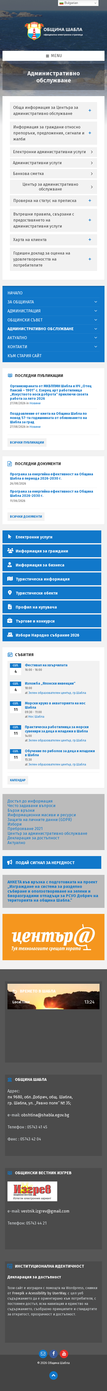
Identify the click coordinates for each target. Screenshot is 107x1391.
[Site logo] (53, 40)
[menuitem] (53, 293)
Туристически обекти (37, 593)
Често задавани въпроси (31, 805)
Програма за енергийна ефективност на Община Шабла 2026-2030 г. (51, 493)
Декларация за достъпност (33, 838)
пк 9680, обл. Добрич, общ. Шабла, (40, 1097)
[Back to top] (53, 1375)
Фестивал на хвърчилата (46, 665)
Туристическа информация (43, 579)
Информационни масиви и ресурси (41, 815)
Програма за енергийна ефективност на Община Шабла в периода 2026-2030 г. (51, 476)
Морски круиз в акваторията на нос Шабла (55, 705)
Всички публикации (27, 442)
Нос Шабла (36, 716)
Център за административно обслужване (47, 833)
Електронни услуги (34, 537)
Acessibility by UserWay (47, 1293)
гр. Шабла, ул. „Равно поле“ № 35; (39, 1103)
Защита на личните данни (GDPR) (39, 819)
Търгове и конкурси (35, 621)
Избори (14, 824)
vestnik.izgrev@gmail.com (45, 1211)
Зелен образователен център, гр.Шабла (57, 693)
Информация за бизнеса (40, 565)
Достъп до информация (30, 801)
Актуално (16, 842)
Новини (35, 403)
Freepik (18, 1293)
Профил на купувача (36, 607)
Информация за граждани (42, 551)
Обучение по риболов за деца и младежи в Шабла (60, 753)
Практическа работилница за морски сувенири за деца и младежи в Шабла (57, 729)
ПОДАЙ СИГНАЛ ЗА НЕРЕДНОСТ (45, 862)
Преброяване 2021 (25, 828)
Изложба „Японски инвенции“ (50, 683)
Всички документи (26, 516)
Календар (18, 780)
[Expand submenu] (96, 302)
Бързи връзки (21, 810)
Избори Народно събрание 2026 (47, 635)
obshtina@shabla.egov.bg (45, 1115)
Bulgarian (70, 3)
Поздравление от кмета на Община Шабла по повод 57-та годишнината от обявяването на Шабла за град (48, 418)
